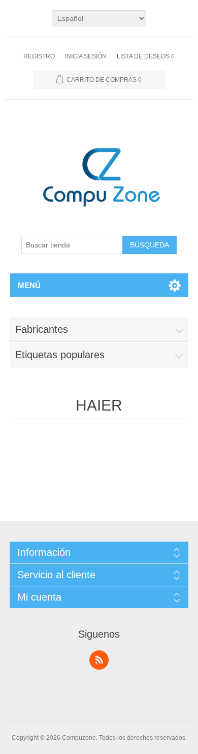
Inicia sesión (86, 56)
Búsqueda (149, 245)
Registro (39, 56)
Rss (99, 660)
